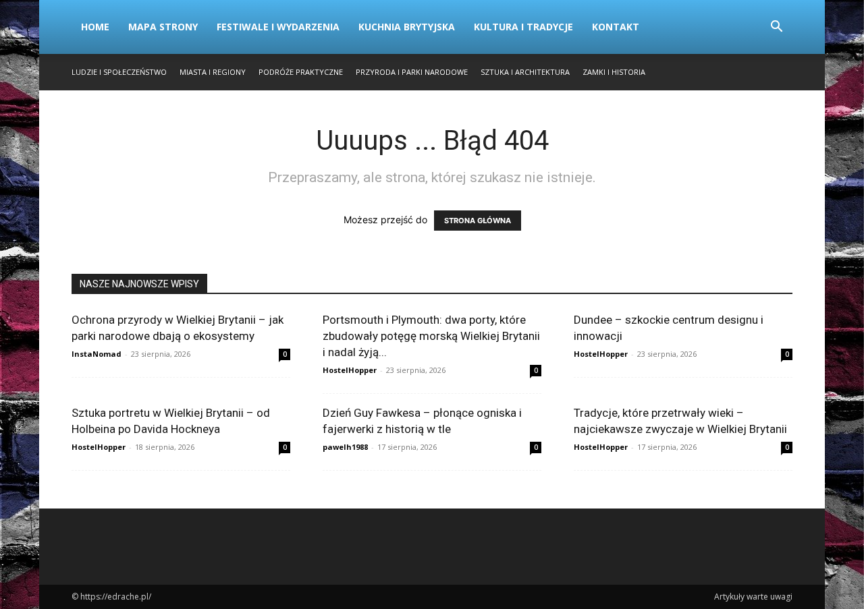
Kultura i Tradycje (523, 26)
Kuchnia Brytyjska (406, 26)
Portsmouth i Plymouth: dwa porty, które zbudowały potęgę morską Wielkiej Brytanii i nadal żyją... (431, 336)
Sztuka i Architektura (525, 72)
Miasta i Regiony (213, 72)
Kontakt (615, 26)
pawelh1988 (345, 447)
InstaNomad (97, 354)
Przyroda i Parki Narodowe (412, 72)
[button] (776, 28)
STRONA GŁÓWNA (477, 220)
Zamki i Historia (614, 72)
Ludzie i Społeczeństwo (119, 72)
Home (95, 26)
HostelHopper (350, 370)
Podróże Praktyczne (301, 72)
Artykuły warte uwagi (753, 596)
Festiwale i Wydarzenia (278, 26)
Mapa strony (163, 26)
